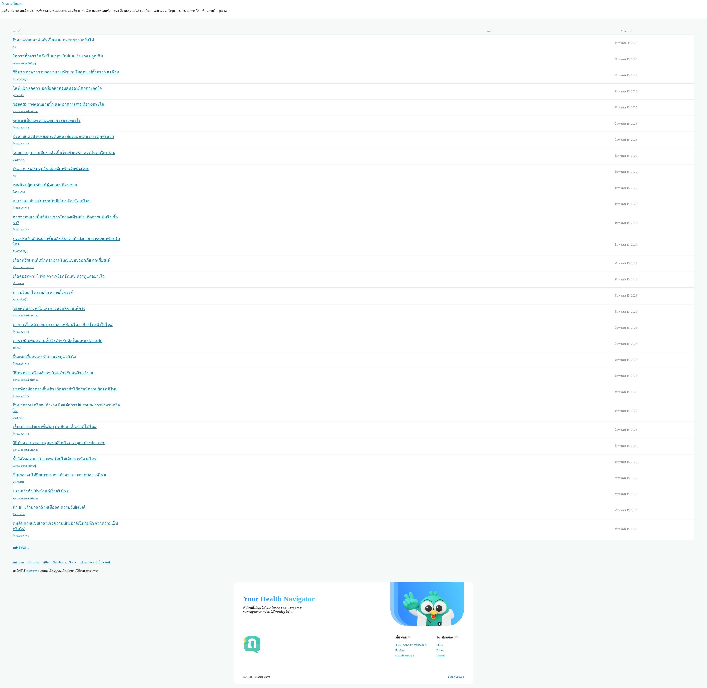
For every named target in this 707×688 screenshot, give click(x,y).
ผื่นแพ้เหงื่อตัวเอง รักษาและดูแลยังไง (44, 357)
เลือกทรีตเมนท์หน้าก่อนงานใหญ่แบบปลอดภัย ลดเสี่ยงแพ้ (61, 260)
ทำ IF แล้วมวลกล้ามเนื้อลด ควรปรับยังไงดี (49, 507)
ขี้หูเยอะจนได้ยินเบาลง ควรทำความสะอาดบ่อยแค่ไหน (59, 475)
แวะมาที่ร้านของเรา (404, 655)
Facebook (440, 655)
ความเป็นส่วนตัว (456, 677)
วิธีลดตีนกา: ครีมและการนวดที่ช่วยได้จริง (49, 308)
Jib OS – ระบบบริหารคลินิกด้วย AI (411, 645)
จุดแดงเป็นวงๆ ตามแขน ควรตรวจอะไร (47, 120)
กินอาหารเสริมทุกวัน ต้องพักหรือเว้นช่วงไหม (51, 169)
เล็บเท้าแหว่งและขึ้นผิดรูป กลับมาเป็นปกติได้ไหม (55, 426)
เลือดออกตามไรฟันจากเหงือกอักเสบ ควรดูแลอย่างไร (59, 276)
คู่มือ (46, 562)
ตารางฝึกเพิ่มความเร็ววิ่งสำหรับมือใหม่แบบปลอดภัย (57, 340)
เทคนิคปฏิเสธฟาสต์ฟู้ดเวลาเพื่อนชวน (45, 185)
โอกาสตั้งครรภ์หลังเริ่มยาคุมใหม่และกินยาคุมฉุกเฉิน (58, 56)
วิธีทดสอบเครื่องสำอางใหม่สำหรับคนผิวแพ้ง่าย (53, 373)
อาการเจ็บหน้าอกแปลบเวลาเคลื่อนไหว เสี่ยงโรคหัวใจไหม (63, 324)
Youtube (440, 650)
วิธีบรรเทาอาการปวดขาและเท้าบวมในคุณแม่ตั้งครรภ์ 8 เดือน (66, 72)
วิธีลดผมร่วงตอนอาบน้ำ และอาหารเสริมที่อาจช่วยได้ (58, 104)
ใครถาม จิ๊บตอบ (12, 3)
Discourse (31, 570)
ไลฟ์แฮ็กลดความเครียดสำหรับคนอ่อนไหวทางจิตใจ (57, 88)
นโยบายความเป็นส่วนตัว (95, 562)
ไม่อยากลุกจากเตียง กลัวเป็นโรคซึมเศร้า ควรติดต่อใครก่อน (64, 153)
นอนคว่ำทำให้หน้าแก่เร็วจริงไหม (41, 491)
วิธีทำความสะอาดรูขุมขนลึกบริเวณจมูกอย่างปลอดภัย (59, 443)
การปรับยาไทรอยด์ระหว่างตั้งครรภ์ (43, 292)
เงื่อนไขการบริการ (64, 562)
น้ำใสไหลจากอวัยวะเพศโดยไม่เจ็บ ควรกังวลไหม (55, 459)
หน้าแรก (18, 562)
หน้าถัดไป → (21, 547)
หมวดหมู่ (33, 562)
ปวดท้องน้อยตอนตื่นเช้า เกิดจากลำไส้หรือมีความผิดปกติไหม (65, 389)
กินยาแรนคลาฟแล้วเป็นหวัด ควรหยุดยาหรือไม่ (53, 40)
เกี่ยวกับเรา (400, 650)
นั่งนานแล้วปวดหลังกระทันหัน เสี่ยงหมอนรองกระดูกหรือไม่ (63, 136)
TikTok (439, 645)
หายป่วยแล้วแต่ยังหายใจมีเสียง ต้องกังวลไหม (52, 201)
